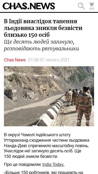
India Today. (53, 165)
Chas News (15, 60)
